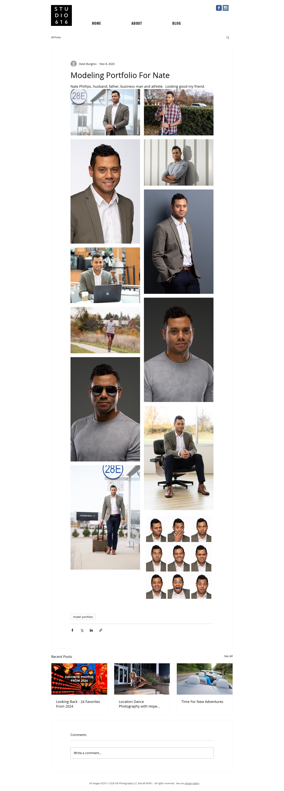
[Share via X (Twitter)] (82, 630)
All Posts (56, 37)
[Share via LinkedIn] (91, 630)
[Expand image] (105, 191)
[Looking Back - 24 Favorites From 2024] (79, 679)
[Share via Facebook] (72, 630)
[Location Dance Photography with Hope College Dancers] (142, 679)
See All (228, 656)
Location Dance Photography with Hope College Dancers (138, 704)
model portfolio (83, 617)
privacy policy (192, 783)
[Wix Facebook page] (219, 8)
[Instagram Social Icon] (226, 8)
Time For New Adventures (202, 701)
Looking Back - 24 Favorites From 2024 (78, 704)
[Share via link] (101, 630)
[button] (228, 37)
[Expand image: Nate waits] (105, 112)
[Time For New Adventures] (205, 679)
